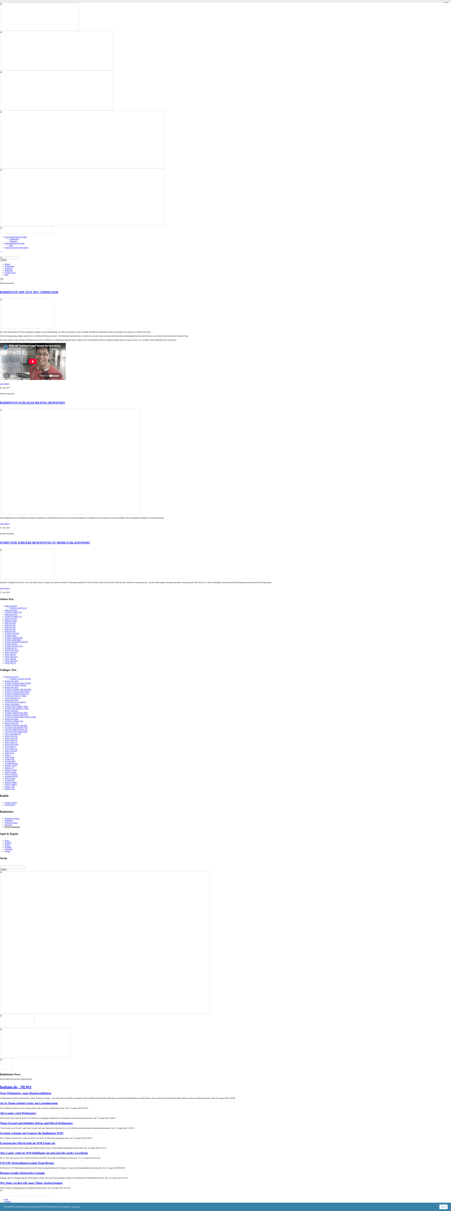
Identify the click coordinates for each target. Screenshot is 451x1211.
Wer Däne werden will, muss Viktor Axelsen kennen (31, 1182)
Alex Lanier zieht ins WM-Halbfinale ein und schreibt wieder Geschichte (44, 1152)
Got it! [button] (443, 1207)
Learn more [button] (75, 1207)
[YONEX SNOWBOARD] (35, 1057)
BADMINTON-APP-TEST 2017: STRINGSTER (29, 292)
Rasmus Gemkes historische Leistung (22, 1172)
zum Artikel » (5, 384)
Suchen (3, 260)
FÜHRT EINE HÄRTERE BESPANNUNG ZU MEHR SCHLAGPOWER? (45, 542)
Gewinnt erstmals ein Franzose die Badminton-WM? (32, 1133)
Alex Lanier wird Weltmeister (18, 1113)
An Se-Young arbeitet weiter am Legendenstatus (29, 1103)
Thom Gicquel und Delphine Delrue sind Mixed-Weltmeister (36, 1123)
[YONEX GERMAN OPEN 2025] (6, 1069)
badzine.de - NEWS (15, 1087)
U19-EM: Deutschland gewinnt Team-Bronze (27, 1162)
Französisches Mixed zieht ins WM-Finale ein (27, 1143)
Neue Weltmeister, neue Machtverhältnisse (25, 1093)
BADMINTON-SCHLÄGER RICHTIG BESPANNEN (32, 402)
